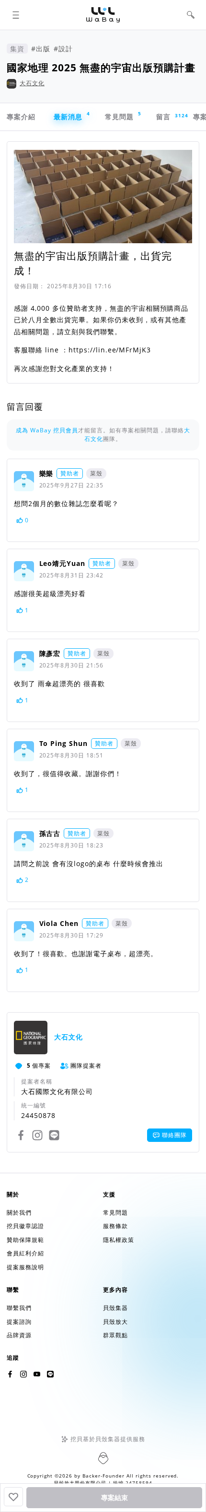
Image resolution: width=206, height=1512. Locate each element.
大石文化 (32, 83)
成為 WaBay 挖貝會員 (47, 430)
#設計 (63, 48)
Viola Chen (59, 923)
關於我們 (19, 1212)
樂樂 (46, 473)
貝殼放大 (115, 1322)
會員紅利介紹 (25, 1253)
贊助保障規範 (25, 1240)
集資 (17, 48)
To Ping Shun (63, 743)
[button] (15, 15)
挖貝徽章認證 (25, 1226)
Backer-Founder (103, 1475)
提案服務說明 (25, 1267)
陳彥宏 (50, 653)
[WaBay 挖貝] (37, 1374)
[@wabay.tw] (10, 1374)
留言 (168, 117)
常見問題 (123, 115)
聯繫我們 (19, 1308)
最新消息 (72, 115)
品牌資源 (19, 1335)
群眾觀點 (115, 1335)
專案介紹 (21, 116)
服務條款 (115, 1226)
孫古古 (50, 833)
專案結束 (114, 1497)
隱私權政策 (118, 1240)
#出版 (40, 48)
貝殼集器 (115, 1308)
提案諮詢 (19, 1322)
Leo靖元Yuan (62, 563)
